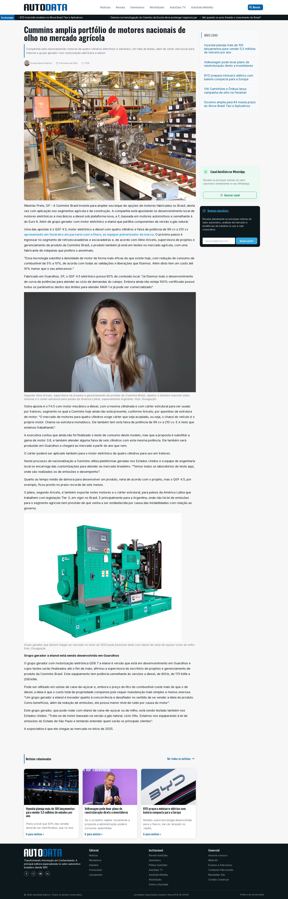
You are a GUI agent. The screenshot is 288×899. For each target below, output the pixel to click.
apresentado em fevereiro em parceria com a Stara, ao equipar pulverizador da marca (89, 234)
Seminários (137, 7)
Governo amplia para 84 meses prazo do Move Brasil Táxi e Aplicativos (230, 104)
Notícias (105, 7)
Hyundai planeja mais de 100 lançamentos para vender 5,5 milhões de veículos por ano (50, 812)
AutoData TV (178, 7)
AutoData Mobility (202, 7)
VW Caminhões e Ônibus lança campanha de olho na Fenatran (225, 90)
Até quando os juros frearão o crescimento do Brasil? (174, 17)
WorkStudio (157, 7)
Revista (120, 7)
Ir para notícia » (35, 834)
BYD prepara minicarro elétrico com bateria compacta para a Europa (164, 810)
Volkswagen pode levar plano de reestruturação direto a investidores (106, 810)
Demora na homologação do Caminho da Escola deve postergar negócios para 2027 (100, 17)
